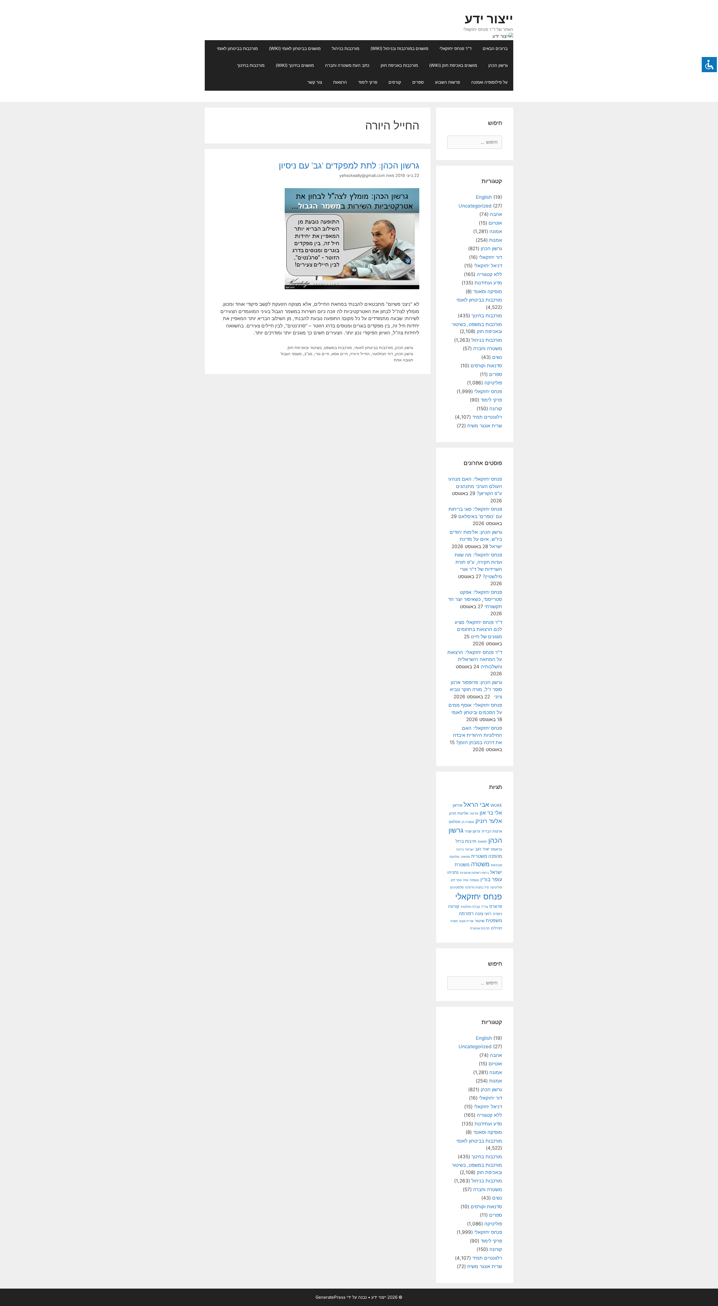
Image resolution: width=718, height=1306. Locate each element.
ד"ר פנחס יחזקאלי (455, 48)
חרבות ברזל (466, 841)
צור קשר (314, 82)
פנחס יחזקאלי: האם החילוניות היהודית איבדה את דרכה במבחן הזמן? (477, 735)
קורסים (394, 82)
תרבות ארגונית (480, 928)
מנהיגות (496, 865)
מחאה (465, 857)
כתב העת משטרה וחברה (347, 65)
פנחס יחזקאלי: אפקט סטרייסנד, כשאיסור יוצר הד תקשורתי (475, 599)
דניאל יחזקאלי (488, 265)
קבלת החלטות (470, 907)
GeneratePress (331, 1297)
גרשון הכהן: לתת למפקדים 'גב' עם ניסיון (349, 165)
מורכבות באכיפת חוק (399, 65)
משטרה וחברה (487, 348)
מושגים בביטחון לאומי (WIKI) (295, 48)
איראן (457, 805)
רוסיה (497, 913)
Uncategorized (475, 206)
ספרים (418, 82)
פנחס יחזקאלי (488, 391)
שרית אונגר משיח (484, 426)
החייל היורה (360, 353)
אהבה (496, 214)
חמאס (482, 842)
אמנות (495, 240)
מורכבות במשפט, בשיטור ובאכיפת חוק (319, 347)
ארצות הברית (492, 831)
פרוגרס (495, 906)
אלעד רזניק (488, 820)
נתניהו (453, 872)
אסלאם (454, 821)
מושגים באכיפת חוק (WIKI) (453, 65)
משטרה (480, 864)
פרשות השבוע (447, 82)
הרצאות (340, 82)
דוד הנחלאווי (382, 353)
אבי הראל (476, 804)
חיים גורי (322, 353)
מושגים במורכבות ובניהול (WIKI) (399, 48)
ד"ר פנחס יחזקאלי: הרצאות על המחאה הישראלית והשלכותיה (474, 659)
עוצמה (474, 880)
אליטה (474, 813)
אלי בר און (491, 813)
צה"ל (484, 907)
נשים (497, 357)
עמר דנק (456, 880)
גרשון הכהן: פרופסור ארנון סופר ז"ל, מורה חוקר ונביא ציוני (476, 689)
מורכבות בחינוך (250, 65)
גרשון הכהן (498, 65)
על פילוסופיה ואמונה (489, 82)
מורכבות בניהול (345, 48)
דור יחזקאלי (490, 257)
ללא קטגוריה (489, 274)
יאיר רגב (482, 849)
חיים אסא (340, 353)
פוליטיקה (493, 383)
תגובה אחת (403, 359)
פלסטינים (457, 887)
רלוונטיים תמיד (487, 417)
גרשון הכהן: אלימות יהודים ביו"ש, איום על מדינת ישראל (476, 539)
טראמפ (496, 849)
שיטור (479, 920)
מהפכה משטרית (486, 856)
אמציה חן (468, 822)
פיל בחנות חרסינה (477, 887)
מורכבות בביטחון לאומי (237, 48)
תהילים (496, 928)
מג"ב (308, 353)
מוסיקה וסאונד (487, 291)
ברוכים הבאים (495, 48)
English (484, 197)
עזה (465, 880)
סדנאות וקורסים (486, 365)
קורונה (495, 408)
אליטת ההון (458, 813)
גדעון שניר (472, 831)
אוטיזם (495, 223)
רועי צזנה (483, 913)
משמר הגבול (291, 353)
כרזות (460, 849)
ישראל (469, 849)
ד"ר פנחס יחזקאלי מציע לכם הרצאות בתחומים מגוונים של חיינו (478, 629)
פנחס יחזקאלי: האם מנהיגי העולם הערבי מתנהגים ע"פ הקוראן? (475, 486)
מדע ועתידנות (488, 283)
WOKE (496, 805)
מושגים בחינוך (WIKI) (295, 65)
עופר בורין (491, 879)
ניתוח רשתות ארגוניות (474, 873)
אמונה (495, 231)
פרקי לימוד (367, 82)
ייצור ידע (489, 18)
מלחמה (454, 857)
